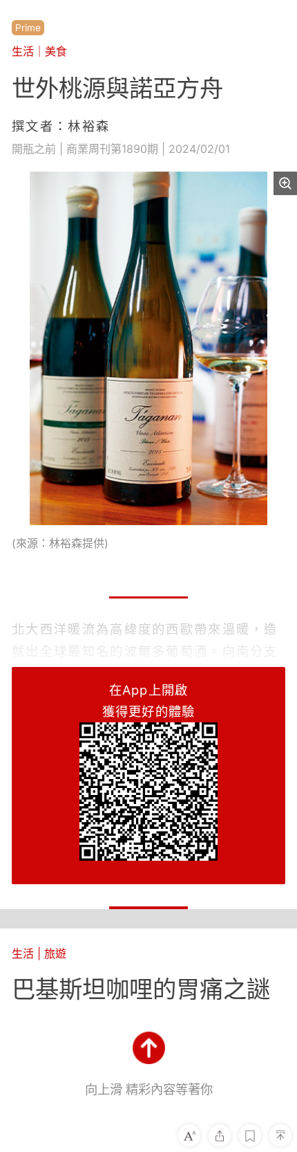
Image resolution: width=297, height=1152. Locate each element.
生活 (23, 51)
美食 (56, 51)
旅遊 (55, 953)
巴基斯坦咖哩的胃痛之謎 (141, 989)
